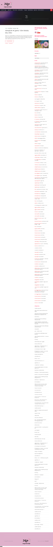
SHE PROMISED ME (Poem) (38, 392)
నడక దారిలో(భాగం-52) (42, 187)
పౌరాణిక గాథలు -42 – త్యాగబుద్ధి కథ (39, 474)
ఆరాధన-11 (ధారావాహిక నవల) (44, 173)
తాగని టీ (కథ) (41, 103)
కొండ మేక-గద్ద (36, 472)
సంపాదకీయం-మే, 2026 (37, 520)
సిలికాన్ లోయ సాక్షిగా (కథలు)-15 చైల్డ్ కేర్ (39, 341)
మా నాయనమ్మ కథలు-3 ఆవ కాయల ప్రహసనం (40, 446)
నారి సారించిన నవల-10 (41, 129)
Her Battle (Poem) (37, 493)
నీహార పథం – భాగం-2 (37, 358)
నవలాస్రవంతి (14, 28)
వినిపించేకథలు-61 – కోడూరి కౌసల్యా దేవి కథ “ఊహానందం (41, 372)
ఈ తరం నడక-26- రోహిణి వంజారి (39, 417)
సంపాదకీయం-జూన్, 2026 (38, 511)
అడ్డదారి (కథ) (40, 94)
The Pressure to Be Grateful (38, 394)
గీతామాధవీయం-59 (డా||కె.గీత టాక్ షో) (39, 370)
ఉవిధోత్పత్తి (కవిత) (43, 193)
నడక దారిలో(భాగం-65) (37, 522)
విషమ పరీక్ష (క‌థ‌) (43, 171)
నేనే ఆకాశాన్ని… (36, 339)
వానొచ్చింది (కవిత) (37, 415)
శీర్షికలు (17, 28)
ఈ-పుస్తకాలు (39, 143)
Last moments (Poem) (38, 390)
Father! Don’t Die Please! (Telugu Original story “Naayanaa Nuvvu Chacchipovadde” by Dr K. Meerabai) (41, 291)
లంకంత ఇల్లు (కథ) (39, 226)
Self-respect (36, 485)
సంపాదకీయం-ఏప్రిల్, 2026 (38, 526)
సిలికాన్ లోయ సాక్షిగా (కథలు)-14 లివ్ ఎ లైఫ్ (40, 438)
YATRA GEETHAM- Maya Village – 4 (39, 509)
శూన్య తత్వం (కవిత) (43, 195)
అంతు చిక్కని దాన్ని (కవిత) (38, 434)
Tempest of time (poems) (38, 491)
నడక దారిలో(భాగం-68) (37, 356)
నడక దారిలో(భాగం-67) (37, 455)
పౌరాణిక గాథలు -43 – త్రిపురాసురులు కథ (39, 379)
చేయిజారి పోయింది (37, 316)
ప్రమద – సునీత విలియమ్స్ (43, 175)
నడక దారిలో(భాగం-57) (44, 155)
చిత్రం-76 (36, 481)
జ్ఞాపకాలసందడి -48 (44, 127)
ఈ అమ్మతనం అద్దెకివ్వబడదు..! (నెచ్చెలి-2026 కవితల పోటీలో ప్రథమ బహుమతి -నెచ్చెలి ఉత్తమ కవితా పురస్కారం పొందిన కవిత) (41, 67)
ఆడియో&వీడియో (10, 28)
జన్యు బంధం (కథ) (40, 117)
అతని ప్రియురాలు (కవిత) (45, 221)
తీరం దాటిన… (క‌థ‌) (37, 432)
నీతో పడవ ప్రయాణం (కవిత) (43, 241)
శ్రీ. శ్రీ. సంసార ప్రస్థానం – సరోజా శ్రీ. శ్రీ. (39, 524)
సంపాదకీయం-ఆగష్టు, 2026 (38, 308)
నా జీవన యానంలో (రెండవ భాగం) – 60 (39, 360)
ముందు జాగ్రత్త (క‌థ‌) (37, 430)
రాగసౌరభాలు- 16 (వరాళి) (43, 157)
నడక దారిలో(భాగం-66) (37, 513)
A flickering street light (45, 294)
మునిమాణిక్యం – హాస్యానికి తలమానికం (39, 483)
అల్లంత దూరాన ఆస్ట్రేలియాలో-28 (38, 453)
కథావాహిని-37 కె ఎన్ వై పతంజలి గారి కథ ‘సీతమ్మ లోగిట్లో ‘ (42, 374)
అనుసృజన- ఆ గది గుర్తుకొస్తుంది (38, 451)
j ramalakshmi (36, 250)
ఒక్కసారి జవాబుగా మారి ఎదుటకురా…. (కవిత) (42, 189)
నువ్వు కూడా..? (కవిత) (39, 101)
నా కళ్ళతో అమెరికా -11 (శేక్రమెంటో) (39, 462)
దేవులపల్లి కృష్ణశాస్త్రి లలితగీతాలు (41, 138)
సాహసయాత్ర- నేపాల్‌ (42, 119)
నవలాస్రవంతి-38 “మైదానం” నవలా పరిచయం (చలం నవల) (17, 31)
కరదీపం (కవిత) (36, 436)
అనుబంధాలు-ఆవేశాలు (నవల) (42, 164)
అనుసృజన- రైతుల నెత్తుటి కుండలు (39, 354)
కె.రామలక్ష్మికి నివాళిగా (43, 136)
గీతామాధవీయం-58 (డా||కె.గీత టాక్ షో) (39, 467)
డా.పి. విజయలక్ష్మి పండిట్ (38, 205)
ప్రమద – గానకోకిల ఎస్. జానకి (38, 331)
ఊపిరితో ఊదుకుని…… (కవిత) (43, 191)
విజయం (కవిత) (42, 279)
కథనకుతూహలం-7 (41, 250)
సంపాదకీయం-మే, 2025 (40, 203)
